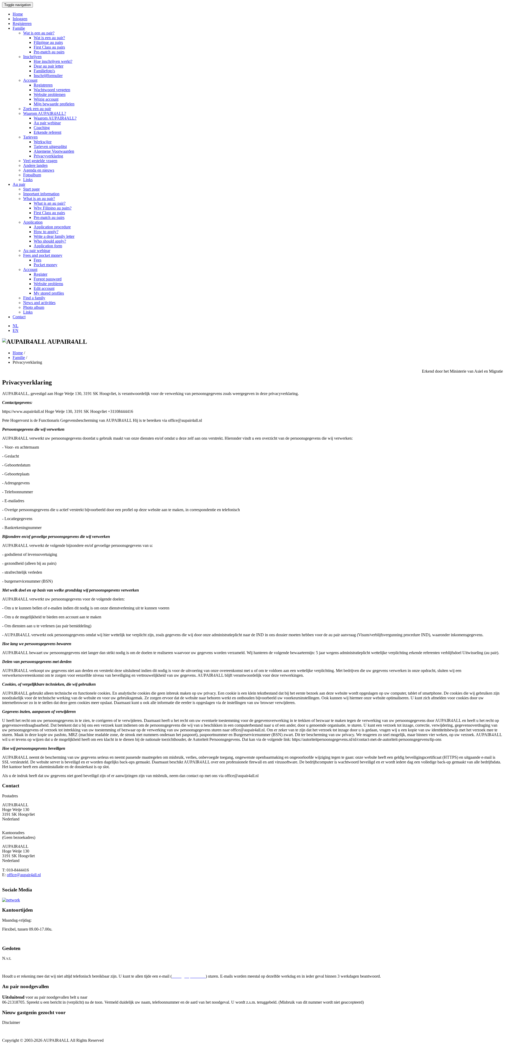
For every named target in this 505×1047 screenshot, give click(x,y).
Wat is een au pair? (38, 33)
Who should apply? (50, 241)
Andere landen (35, 165)
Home (18, 14)
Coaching (42, 127)
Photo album (33, 307)
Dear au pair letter (48, 66)
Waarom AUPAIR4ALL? (44, 113)
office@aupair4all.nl (24, 874)
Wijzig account (46, 99)
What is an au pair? (39, 198)
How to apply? (46, 231)
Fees (37, 260)
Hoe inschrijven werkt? (53, 61)
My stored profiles (49, 293)
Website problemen (49, 94)
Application (33, 222)
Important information (41, 194)
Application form (48, 246)
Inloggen (20, 19)
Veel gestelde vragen (40, 160)
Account (30, 80)
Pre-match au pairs (49, 52)
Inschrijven (32, 56)
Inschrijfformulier (48, 75)
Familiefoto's (44, 71)
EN (15, 330)
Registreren (22, 23)
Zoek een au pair (37, 108)
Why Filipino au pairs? (53, 208)
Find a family (34, 298)
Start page (31, 189)
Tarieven (30, 137)
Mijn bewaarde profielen (54, 104)
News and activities (39, 302)
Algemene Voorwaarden (54, 151)
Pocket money (45, 265)
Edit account (44, 288)
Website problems (48, 283)
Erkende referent (47, 132)
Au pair (19, 184)
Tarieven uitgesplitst (50, 146)
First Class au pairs (49, 47)
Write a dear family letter (54, 236)
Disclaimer (11, 1022)
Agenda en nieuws (38, 170)
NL (15, 326)
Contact (19, 317)
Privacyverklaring (48, 156)
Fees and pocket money (42, 255)
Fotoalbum (32, 175)
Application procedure (52, 227)
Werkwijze (43, 142)
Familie (19, 28)
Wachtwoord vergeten (52, 90)
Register (40, 274)
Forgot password (48, 279)
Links (28, 179)
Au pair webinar (47, 123)
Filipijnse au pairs (48, 42)
